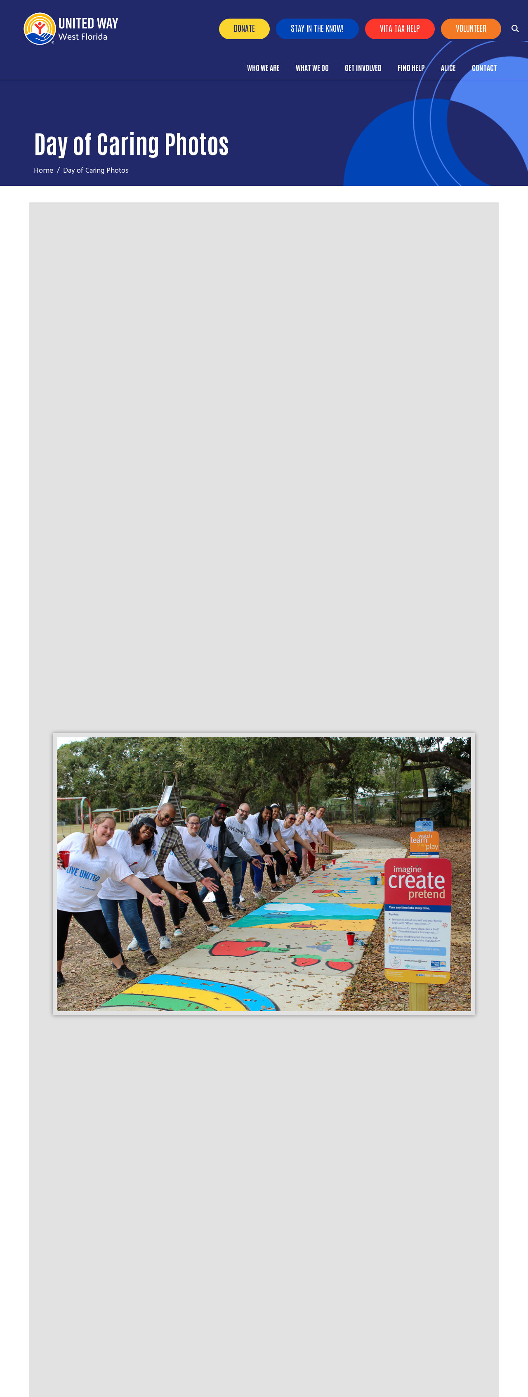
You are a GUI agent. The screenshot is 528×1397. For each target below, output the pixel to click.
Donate (244, 27)
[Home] (74, 28)
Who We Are (263, 67)
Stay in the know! (317, 27)
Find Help (411, 67)
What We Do (312, 67)
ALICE (448, 67)
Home (44, 169)
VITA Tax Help (400, 27)
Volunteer (471, 27)
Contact (484, 67)
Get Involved (363, 67)
